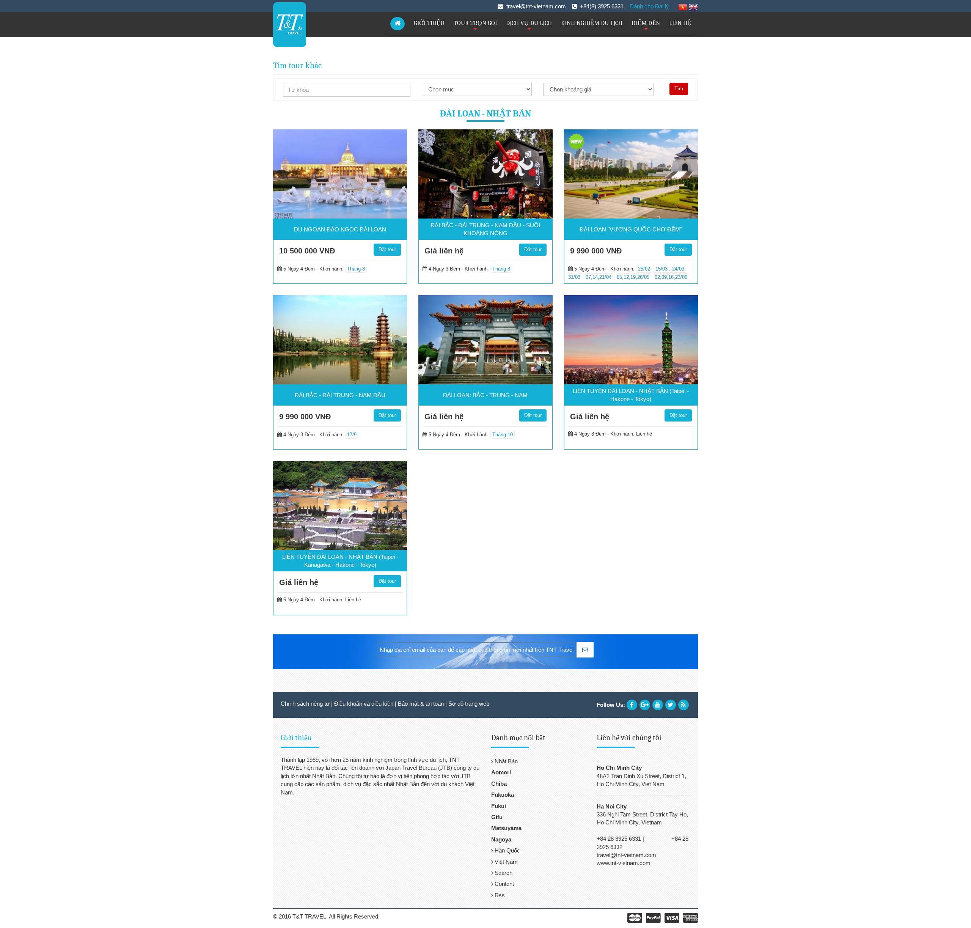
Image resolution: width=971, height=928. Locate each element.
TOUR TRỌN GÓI (475, 26)
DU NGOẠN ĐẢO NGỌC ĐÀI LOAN (340, 229)
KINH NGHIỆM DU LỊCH (591, 23)
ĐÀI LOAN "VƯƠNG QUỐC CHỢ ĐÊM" (631, 229)
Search (502, 873)
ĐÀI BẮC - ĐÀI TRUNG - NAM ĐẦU (340, 395)
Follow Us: (611, 705)
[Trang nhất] (397, 23)
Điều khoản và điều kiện (363, 703)
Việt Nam (505, 862)
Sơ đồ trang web (468, 703)
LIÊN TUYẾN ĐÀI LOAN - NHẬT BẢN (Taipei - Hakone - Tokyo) (631, 395)
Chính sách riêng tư (305, 703)
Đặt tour (387, 249)
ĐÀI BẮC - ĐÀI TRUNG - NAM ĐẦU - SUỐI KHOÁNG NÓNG (485, 229)
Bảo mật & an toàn (421, 703)
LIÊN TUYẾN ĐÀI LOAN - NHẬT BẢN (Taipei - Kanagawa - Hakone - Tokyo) (340, 561)
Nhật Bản (505, 761)
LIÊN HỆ (680, 23)
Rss (499, 895)
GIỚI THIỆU (429, 23)
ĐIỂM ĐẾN (646, 26)
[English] (693, 7)
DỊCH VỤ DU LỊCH (529, 26)
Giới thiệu (296, 737)
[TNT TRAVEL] (289, 24)
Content (503, 884)
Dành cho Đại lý (649, 6)
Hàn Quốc (506, 850)
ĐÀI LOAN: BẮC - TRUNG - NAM (485, 395)
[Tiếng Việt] (682, 7)
